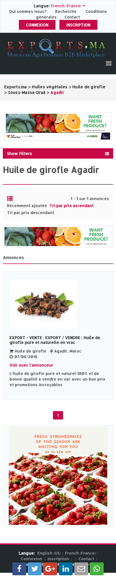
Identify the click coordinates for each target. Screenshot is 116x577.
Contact (72, 17)
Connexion (37, 24)
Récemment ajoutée (27, 205)
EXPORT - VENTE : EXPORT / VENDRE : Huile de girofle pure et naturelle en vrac (55, 340)
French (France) (80, 553)
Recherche (66, 11)
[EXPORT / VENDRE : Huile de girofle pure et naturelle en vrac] (58, 304)
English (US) (49, 553)
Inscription (78, 24)
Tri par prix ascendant (72, 205)
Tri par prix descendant (30, 212)
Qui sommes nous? (28, 11)
